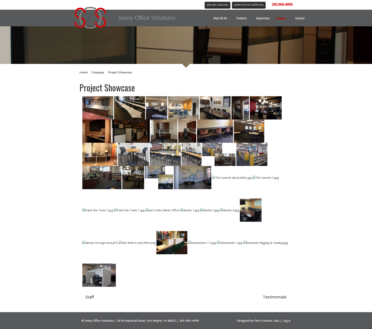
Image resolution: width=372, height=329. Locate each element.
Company (281, 18)
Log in (287, 320)
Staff (89, 297)
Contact (300, 18)
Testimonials (275, 297)
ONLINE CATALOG (217, 5)
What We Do (220, 18)
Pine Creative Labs (266, 320)
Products (241, 18)
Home (83, 72)
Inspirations (263, 18)
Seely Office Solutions (99, 320)
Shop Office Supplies (248, 5)
